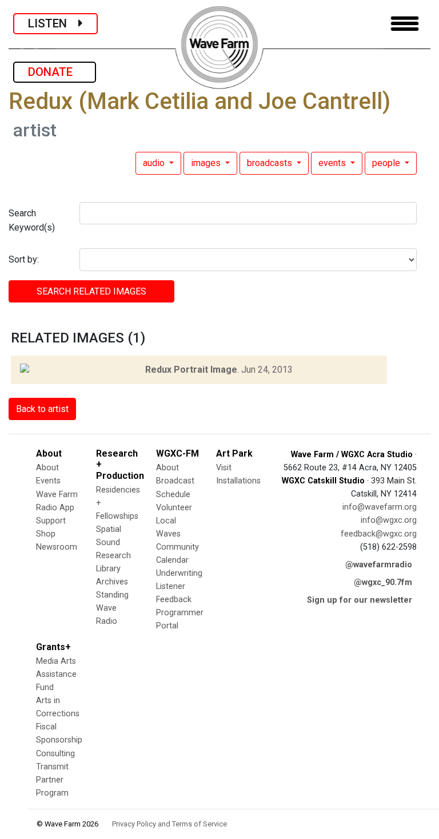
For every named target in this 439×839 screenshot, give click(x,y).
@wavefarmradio (378, 565)
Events (48, 481)
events (333, 163)
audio (155, 163)
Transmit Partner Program (52, 780)
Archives (112, 582)
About (47, 468)
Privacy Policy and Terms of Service (169, 824)
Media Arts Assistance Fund (56, 674)
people (387, 163)
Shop (45, 534)
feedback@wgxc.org (379, 534)
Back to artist (42, 409)
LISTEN (53, 23)
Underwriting (179, 573)
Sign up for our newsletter (359, 600)
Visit (224, 468)
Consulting (55, 754)
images (207, 163)
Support (51, 521)
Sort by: (24, 259)
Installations (238, 481)
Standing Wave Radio (112, 608)
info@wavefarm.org (379, 507)
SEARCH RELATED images (91, 291)
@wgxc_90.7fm (383, 582)
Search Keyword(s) (32, 220)
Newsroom (56, 547)
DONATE (54, 72)
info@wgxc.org (389, 520)
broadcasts (270, 163)
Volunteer (174, 508)
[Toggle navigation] (405, 24)
